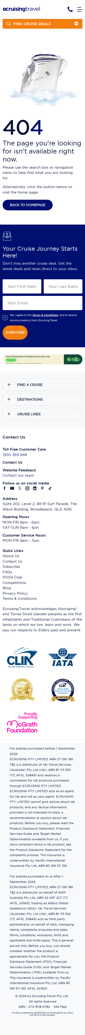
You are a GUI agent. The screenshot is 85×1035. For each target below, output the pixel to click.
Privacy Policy (15, 593)
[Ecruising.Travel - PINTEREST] (42, 488)
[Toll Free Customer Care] (70, 9)
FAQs (7, 572)
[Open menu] (79, 9)
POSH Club (12, 577)
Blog (7, 588)
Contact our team (18, 475)
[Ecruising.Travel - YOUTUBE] (12, 488)
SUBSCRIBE (15, 332)
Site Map (60, 1006)
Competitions (14, 582)
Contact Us (12, 561)
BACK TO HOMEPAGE (27, 205)
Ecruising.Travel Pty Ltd (50, 996)
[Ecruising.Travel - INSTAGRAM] (27, 488)
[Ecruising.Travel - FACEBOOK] (4, 488)
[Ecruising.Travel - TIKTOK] (50, 488)
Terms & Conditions (20, 598)
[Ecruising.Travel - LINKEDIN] (35, 488)
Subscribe (11, 566)
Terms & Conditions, (45, 315)
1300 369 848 (15, 454)
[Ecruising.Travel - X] (20, 488)
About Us (11, 556)
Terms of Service (41, 1015)
